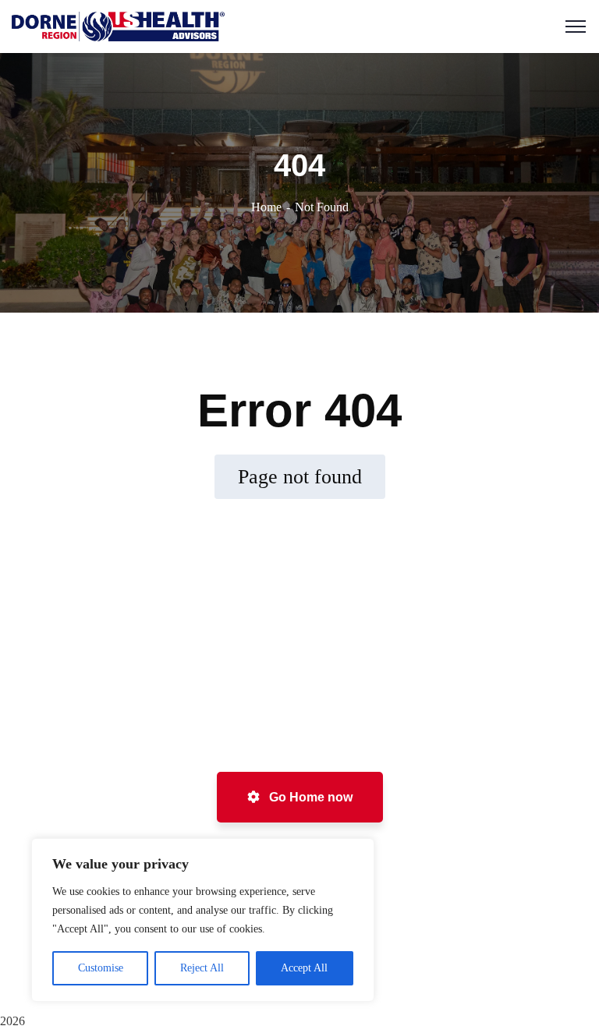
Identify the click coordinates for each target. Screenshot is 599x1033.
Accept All (304, 968)
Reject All (202, 968)
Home (266, 207)
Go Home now (309, 797)
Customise (100, 968)
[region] (202, 920)
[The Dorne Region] (118, 25)
